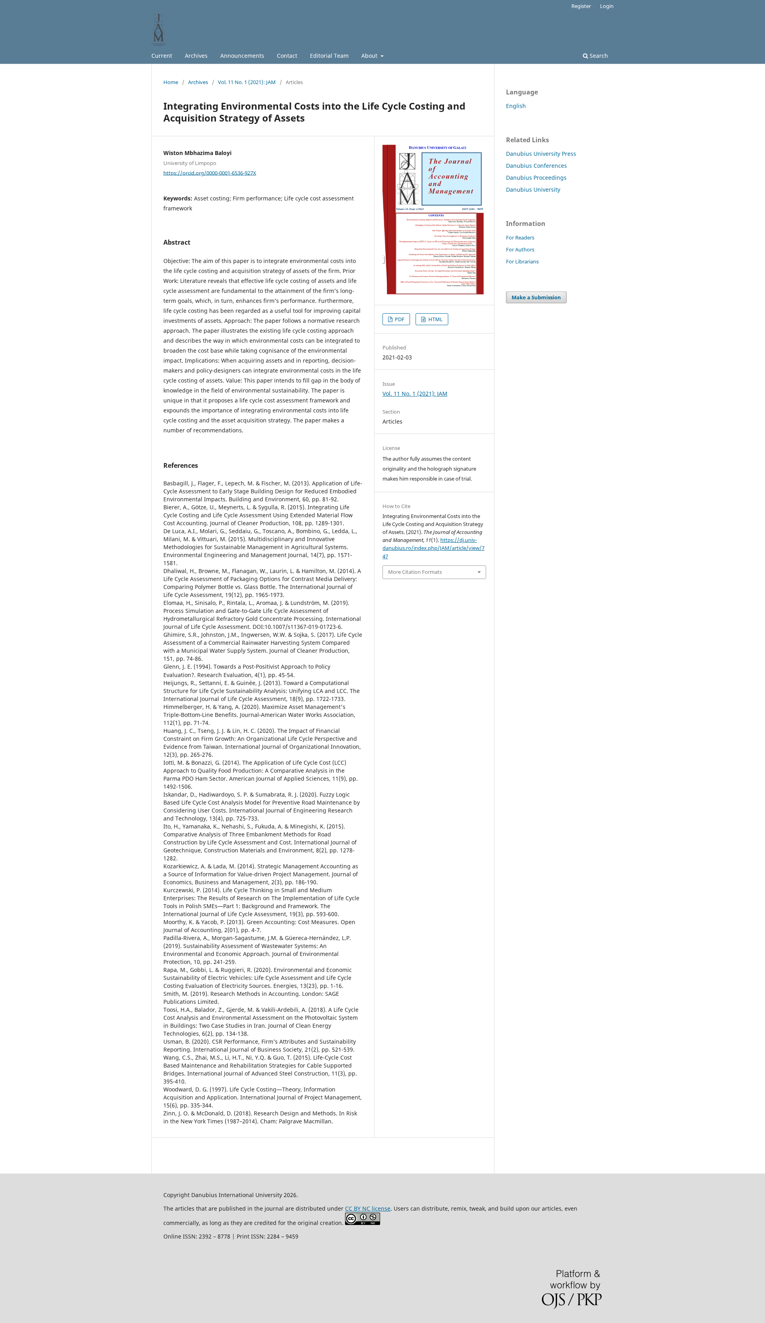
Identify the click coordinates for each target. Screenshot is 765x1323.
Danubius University (533, 189)
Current (161, 55)
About (370, 55)
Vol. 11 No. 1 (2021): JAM (247, 82)
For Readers (520, 237)
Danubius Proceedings (536, 177)
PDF (399, 319)
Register (581, 6)
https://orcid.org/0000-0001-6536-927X (209, 172)
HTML (435, 319)
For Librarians (522, 261)
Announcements (242, 55)
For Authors (520, 249)
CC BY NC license (367, 1208)
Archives (196, 55)
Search (598, 55)
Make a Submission (536, 297)
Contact (287, 55)
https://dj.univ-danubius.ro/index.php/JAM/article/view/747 (433, 547)
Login (607, 6)
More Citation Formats (415, 571)
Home (170, 82)
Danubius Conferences (536, 165)
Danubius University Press (541, 153)
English (516, 106)
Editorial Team (329, 55)
